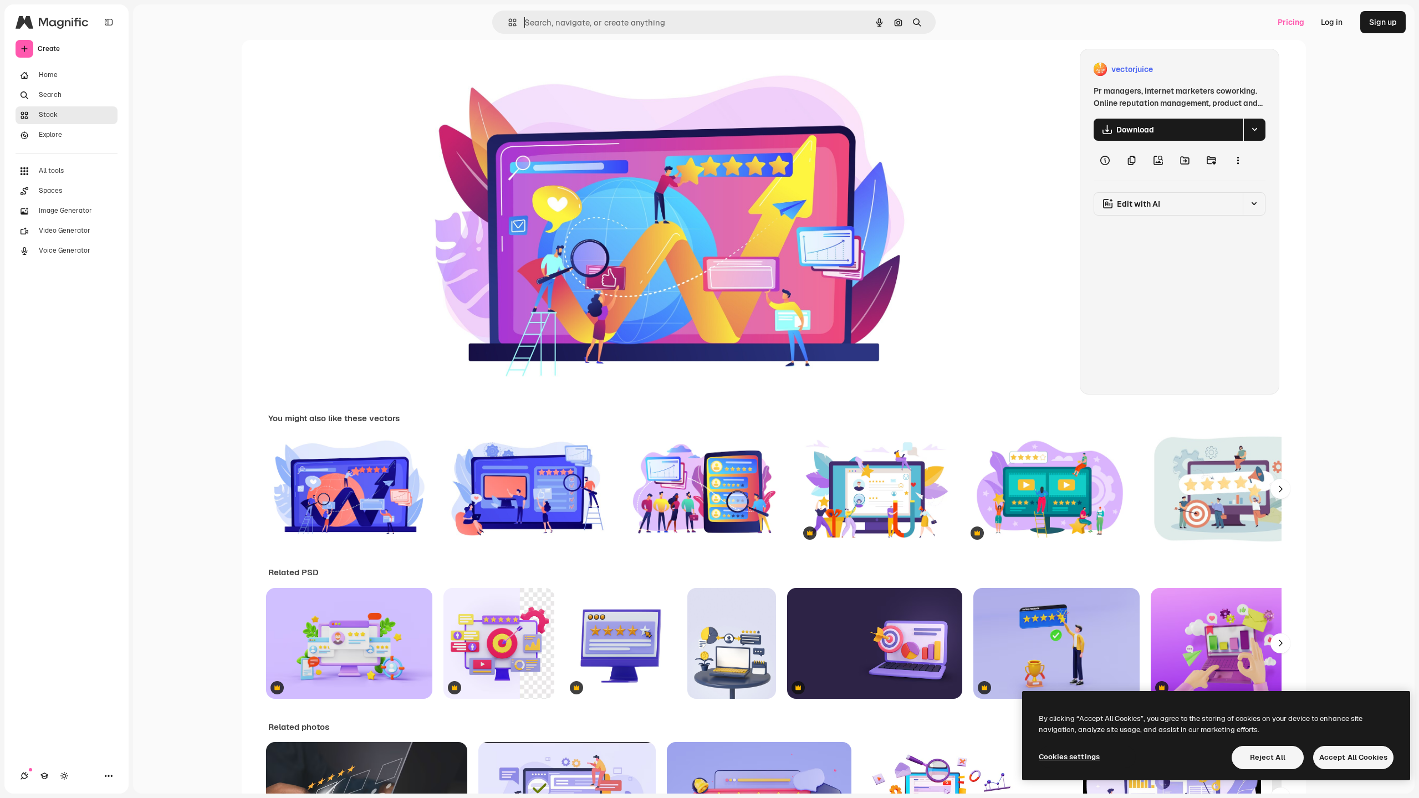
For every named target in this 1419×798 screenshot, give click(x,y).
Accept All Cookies (1353, 757)
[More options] (1238, 161)
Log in (1332, 22)
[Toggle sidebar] (109, 22)
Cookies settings (1069, 756)
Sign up (1383, 22)
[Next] (1280, 488)
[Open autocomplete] (508, 22)
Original (481, 69)
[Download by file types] (1254, 130)
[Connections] (24, 776)
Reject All (1267, 757)
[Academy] (44, 776)
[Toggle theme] (64, 776)
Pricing (1291, 22)
